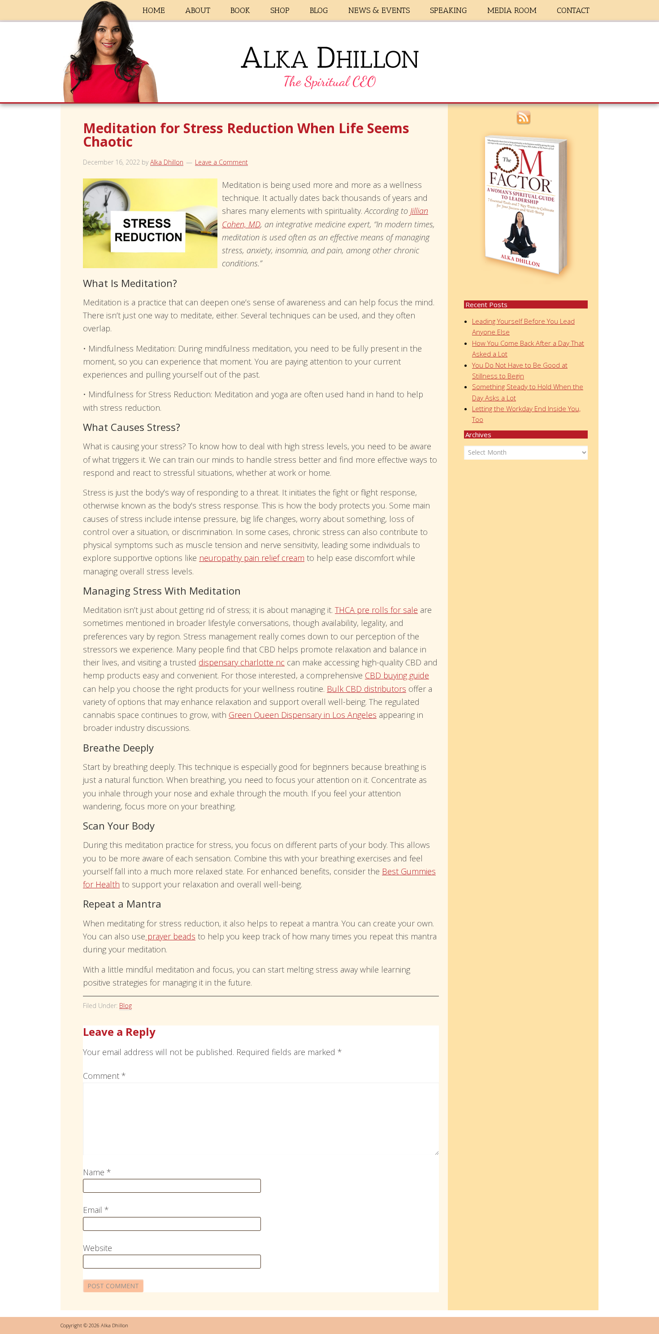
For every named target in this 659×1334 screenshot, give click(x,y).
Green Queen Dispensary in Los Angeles (303, 714)
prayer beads (170, 936)
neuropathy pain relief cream (251, 557)
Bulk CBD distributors (366, 688)
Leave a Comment (221, 162)
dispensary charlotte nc (242, 662)
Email (96, 1209)
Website (97, 1248)
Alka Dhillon (329, 64)
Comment (104, 1075)
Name (97, 1172)
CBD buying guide (397, 675)
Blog (125, 1005)
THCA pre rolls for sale (376, 609)
